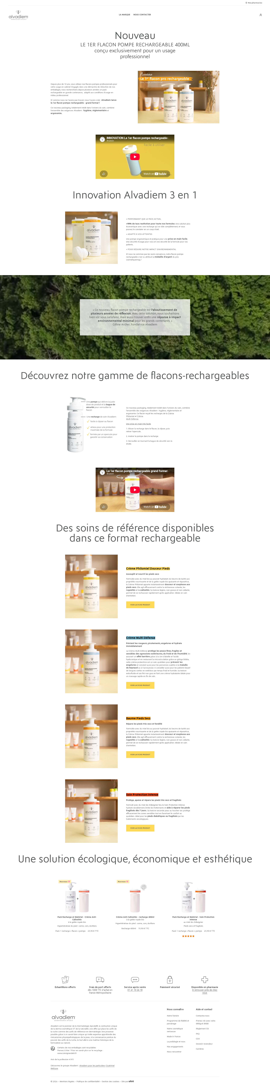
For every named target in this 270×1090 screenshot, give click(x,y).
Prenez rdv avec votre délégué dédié (205, 1022)
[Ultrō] (131, 1081)
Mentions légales (67, 1081)
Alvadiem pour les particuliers (92, 1066)
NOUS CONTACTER (142, 15)
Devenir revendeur (204, 1044)
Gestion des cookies (110, 1081)
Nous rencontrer (174, 1052)
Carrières (200, 1049)
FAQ (198, 1034)
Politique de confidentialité (88, 1081)
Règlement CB (202, 1029)
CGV (198, 1039)
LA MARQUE (124, 15)
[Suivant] (212, 912)
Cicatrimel (110, 1066)
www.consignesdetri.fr (67, 1053)
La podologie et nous (176, 1042)
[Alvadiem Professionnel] (50, 15)
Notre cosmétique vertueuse (175, 1030)
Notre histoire (173, 1016)
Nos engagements (175, 1047)
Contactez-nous (202, 1016)
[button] (188, 936)
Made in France (173, 1036)
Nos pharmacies (255, 3)
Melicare (54, 1068)
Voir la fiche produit (140, 605)
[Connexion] (260, 14)
